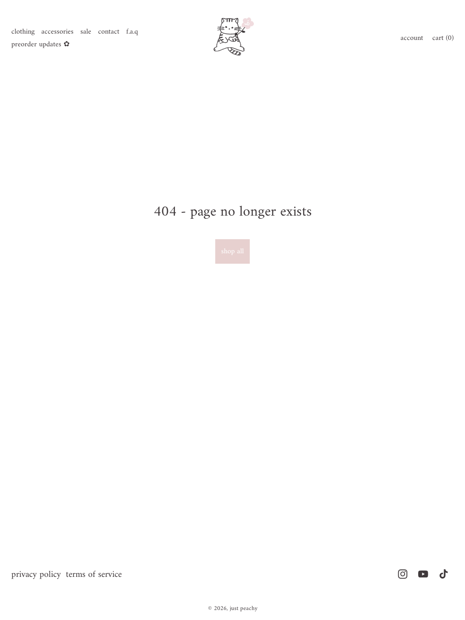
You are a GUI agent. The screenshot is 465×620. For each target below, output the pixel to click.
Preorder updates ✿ (40, 44)
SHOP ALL (232, 251)
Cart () (443, 38)
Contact (108, 31)
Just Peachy (243, 608)
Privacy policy (36, 575)
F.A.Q (132, 31)
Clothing (23, 31)
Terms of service (94, 575)
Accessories (57, 31)
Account (412, 38)
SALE (85, 31)
